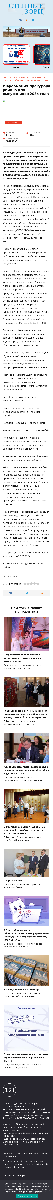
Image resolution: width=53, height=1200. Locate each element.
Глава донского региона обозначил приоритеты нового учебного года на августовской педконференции (26, 714)
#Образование (13, 123)
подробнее (16, 1186)
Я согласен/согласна (27, 1196)
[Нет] (49, 1190)
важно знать (10, 576)
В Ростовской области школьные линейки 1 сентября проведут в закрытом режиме (24, 830)
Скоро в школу (13, 880)
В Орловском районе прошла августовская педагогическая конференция (22, 657)
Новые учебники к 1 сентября (22, 989)
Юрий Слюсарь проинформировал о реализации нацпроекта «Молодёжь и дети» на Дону (26, 770)
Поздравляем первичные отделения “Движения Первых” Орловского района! (26, 1057)
